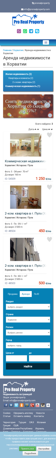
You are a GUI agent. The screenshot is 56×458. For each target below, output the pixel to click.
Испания (41, 422)
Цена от (10, 353)
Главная (7, 50)
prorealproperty (42, 3)
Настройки (43, 448)
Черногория (9, 422)
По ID (36, 294)
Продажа (12, 294)
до (30, 353)
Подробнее (30, 453)
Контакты (39, 416)
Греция (6, 425)
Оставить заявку (22, 416)
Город (9, 340)
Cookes (6, 413)
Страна (9, 314)
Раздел (10, 301)
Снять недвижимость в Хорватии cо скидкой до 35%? (28, 106)
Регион (9, 327)
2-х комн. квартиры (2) (23, 82)
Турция (22, 422)
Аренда (26, 294)
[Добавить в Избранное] (49, 135)
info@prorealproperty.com (37, 9)
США (16, 425)
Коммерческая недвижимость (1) (22, 86)
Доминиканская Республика (17, 428)
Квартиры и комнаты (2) (21, 78)
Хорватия (18, 50)
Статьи (6, 416)
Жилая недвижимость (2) (18, 74)
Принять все (27, 448)
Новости (40, 413)
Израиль (39, 428)
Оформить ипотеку (23, 413)
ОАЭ (31, 422)
